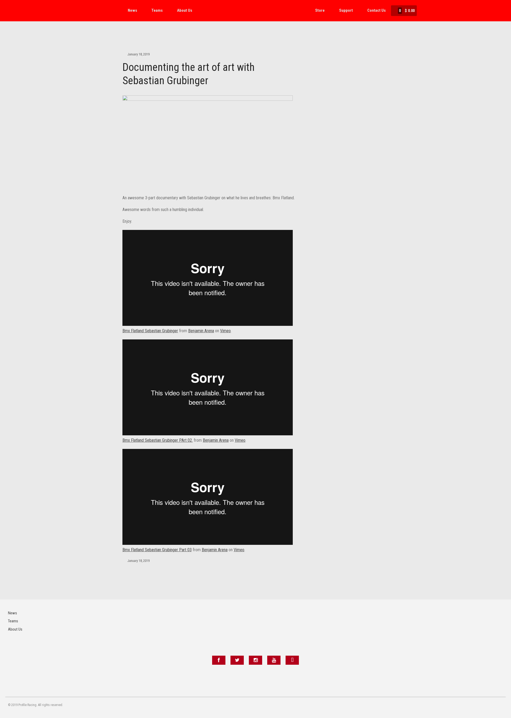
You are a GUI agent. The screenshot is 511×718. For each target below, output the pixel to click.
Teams (157, 10)
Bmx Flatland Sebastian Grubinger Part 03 (157, 549)
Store (320, 10)
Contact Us (376, 10)
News (132, 10)
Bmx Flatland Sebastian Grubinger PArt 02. (157, 440)
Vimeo (225, 330)
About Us (184, 10)
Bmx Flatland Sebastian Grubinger (150, 330)
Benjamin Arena (201, 330)
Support (346, 10)
